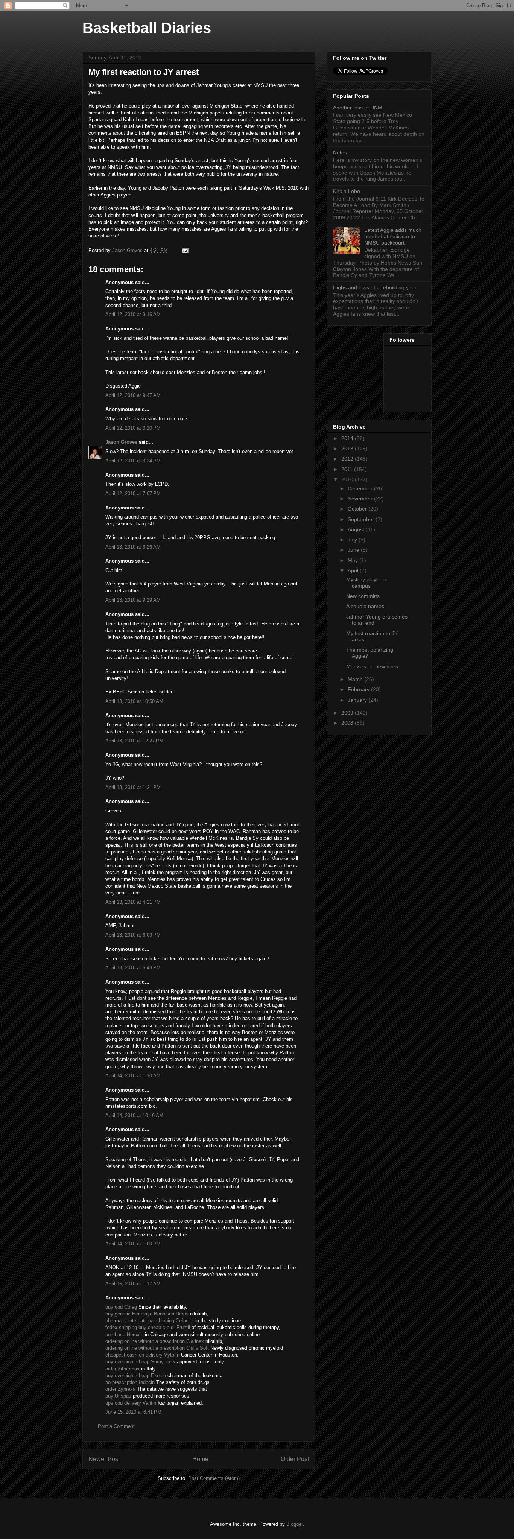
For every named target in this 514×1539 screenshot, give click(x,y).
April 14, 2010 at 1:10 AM (133, 1075)
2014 (348, 438)
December (361, 488)
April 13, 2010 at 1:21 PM (133, 787)
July (353, 540)
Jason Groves (121, 442)
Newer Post (104, 1459)
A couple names (365, 606)
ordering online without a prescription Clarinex (154, 1341)
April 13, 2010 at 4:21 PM (133, 902)
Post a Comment (116, 1426)
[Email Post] (184, 250)
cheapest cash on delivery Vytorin (142, 1355)
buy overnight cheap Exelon (135, 1375)
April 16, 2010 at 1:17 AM (133, 1284)
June (354, 550)
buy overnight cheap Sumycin (137, 1361)
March (356, 679)
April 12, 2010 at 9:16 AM (133, 314)
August (357, 529)
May (353, 560)
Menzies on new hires (372, 666)
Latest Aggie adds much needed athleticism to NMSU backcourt (392, 236)
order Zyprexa (120, 1389)
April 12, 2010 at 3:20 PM (133, 428)
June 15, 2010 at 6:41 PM (133, 1412)
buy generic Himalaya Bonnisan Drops (147, 1314)
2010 (348, 479)
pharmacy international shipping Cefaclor (149, 1320)
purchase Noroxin (124, 1334)
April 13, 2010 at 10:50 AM (134, 701)
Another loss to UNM (357, 108)
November (361, 499)
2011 (347, 469)
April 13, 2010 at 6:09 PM (133, 935)
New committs (363, 596)
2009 (348, 713)
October (358, 509)
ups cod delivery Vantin (130, 1403)
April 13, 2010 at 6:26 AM (133, 547)
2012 (348, 459)
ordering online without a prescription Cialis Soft (157, 1348)
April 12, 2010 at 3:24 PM (133, 461)
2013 (348, 449)
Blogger (294, 1524)
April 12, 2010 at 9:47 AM (133, 395)
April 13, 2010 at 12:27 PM (134, 741)
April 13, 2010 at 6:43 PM (133, 967)
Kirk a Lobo (346, 191)
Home (200, 1459)
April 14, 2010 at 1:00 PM (133, 1244)
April (354, 570)
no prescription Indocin (130, 1382)
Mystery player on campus (367, 582)
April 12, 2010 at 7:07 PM (133, 493)
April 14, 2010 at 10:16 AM (134, 1115)
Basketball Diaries (146, 28)
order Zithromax (122, 1369)
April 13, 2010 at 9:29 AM (133, 600)
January (358, 700)
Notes (340, 152)
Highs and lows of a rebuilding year (375, 287)
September (362, 519)
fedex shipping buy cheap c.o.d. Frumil (147, 1327)
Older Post (295, 1459)
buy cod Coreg (121, 1307)
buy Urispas (118, 1396)
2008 (348, 723)
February (359, 689)
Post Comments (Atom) (214, 1478)
